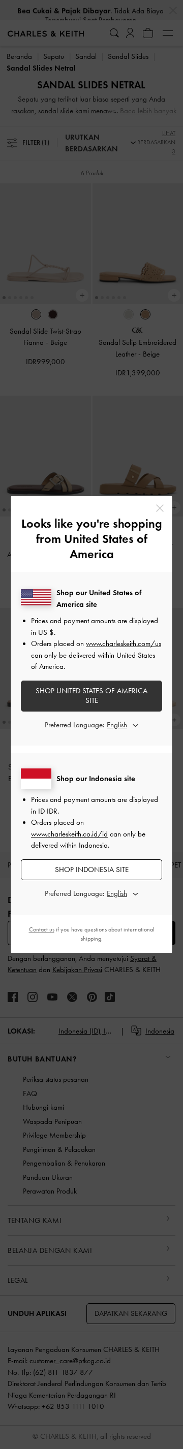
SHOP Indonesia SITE (92, 869)
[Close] (159, 508)
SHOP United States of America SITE (91, 695)
